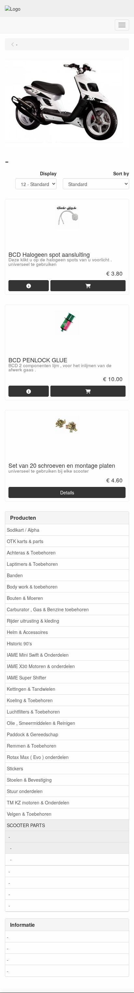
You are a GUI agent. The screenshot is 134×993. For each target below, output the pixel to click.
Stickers (15, 768)
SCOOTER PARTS (26, 825)
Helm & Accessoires (27, 632)
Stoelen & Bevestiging (29, 779)
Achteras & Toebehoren (31, 552)
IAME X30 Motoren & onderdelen (41, 666)
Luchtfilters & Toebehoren (33, 711)
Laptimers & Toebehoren (32, 564)
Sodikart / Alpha (23, 530)
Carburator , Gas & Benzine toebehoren (48, 609)
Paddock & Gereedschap (32, 734)
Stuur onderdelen (25, 791)
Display (48, 173)
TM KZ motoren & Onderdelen (38, 802)
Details (67, 492)
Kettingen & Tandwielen (31, 689)
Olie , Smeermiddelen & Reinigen (41, 723)
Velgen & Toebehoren (29, 814)
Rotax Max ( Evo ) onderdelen (38, 757)
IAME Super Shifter (26, 677)
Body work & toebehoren (32, 586)
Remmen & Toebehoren (31, 745)
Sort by (121, 173)
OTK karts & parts (25, 541)
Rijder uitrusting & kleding (33, 620)
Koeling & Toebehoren (30, 700)
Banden (15, 575)
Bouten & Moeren (25, 598)
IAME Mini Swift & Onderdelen (38, 655)
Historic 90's (19, 643)
